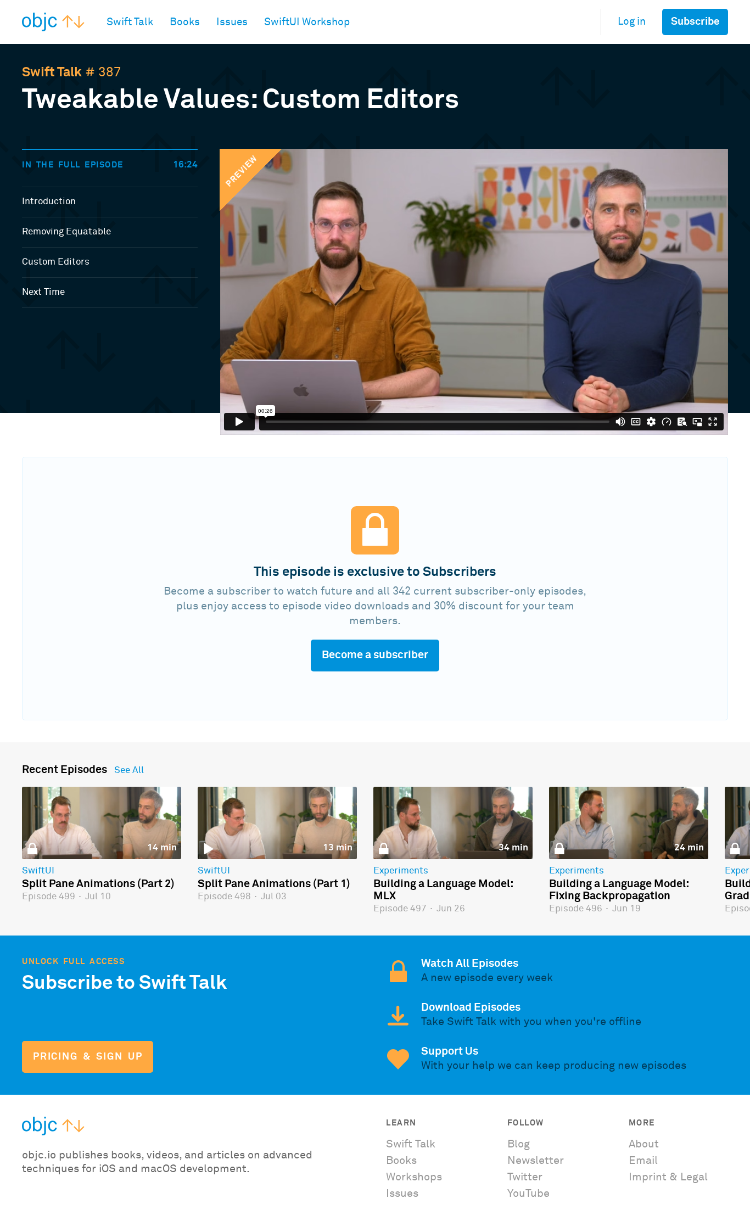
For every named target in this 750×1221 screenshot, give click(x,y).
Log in (632, 21)
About (644, 1144)
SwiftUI (38, 871)
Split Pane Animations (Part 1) (274, 883)
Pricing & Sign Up (87, 1057)
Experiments (400, 871)
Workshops (414, 1177)
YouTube (528, 1193)
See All (129, 770)
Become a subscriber (375, 654)
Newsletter (535, 1160)
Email (643, 1160)
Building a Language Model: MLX (443, 889)
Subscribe (695, 21)
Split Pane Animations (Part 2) (98, 883)
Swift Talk (52, 72)
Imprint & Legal (668, 1177)
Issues (402, 1193)
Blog (518, 1144)
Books (401, 1160)
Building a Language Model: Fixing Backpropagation (619, 889)
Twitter (524, 1177)
